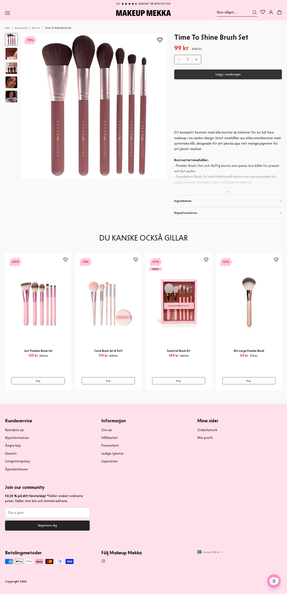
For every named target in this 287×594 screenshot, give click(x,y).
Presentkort (110, 445)
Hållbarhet (109, 438)
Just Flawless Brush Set (38, 350)
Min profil (204, 438)
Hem (7, 27)
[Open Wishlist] (263, 12)
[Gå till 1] (11, 39)
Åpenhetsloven (16, 469)
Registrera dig (47, 525)
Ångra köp (13, 445)
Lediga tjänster (112, 453)
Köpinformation (17, 438)
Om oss (106, 430)
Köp (38, 380)
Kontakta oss (14, 430)
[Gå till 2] (11, 53)
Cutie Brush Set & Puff (108, 350)
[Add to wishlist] (160, 40)
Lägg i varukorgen (228, 74)
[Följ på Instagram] (103, 561)
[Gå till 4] (11, 82)
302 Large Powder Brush (248, 350)
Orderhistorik (207, 430)
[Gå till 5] (11, 96)
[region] (143, 3)
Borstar (36, 27)
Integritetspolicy (17, 461)
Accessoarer (21, 27)
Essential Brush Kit (178, 350)
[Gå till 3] (11, 68)
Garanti (11, 453)
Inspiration (109, 461)
